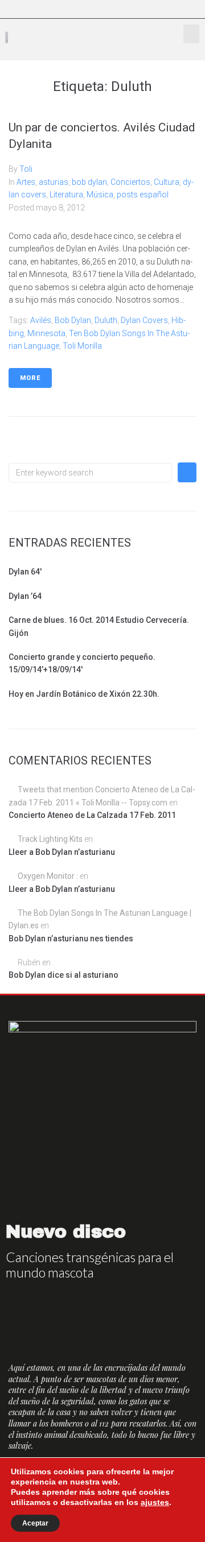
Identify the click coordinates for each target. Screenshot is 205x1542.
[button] (191, 33)
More (30, 378)
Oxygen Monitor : (48, 875)
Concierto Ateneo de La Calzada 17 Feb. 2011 (92, 815)
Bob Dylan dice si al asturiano (63, 974)
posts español (143, 194)
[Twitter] (159, 9)
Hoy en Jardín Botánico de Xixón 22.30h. (84, 693)
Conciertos (130, 182)
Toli (25, 168)
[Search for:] (90, 472)
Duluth (106, 320)
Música (100, 194)
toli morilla (82, 345)
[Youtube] (178, 9)
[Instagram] (196, 9)
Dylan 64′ (25, 571)
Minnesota (46, 333)
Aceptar (35, 1523)
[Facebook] (141, 9)
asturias (53, 182)
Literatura (66, 194)
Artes (26, 182)
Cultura (166, 182)
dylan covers (144, 320)
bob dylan (89, 182)
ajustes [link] (155, 1502)
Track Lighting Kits (50, 839)
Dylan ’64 (25, 596)
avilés (40, 320)
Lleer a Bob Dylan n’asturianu (62, 852)
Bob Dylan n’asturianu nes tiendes (71, 938)
